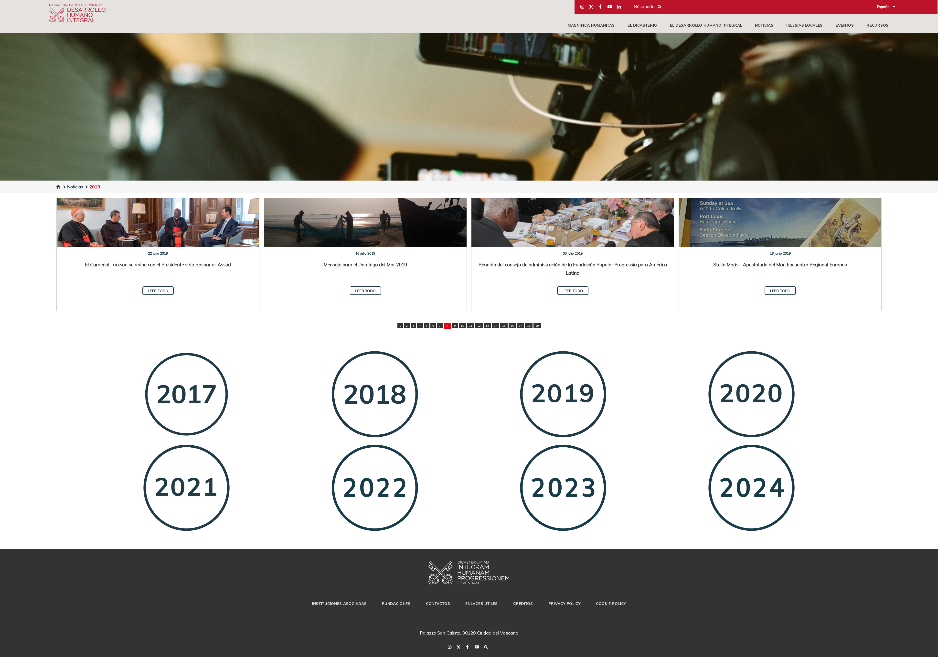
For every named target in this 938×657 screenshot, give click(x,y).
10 (462, 325)
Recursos (878, 25)
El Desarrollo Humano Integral (706, 25)
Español (884, 6)
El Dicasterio (642, 25)
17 (520, 325)
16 (512, 325)
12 (479, 325)
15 (504, 325)
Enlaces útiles (481, 603)
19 (537, 325)
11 (470, 325)
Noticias (764, 25)
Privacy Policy (564, 603)
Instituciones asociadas (339, 603)
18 (529, 325)
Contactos (438, 603)
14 (495, 325)
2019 (94, 186)
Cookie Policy (611, 603)
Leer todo (158, 290)
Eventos (845, 25)
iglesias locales (804, 25)
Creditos (523, 603)
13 (487, 325)
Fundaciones (396, 603)
